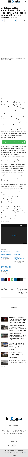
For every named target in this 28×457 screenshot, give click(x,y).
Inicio (2, 5)
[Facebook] (2, 20)
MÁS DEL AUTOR (19, 314)
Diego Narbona (6, 17)
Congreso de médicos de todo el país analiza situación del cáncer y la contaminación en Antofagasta (21, 290)
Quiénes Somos (13, 450)
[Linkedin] (15, 20)
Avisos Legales (20, 450)
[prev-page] (2, 367)
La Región (6, 5)
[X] (5, 20)
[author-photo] (14, 305)
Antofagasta (12, 5)
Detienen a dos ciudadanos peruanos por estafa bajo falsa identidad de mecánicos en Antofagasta (6, 267)
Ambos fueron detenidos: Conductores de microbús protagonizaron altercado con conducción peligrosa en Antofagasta (19, 255)
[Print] (21, 20)
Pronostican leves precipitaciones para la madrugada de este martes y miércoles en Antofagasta (18, 362)
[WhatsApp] (12, 20)
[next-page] (4, 367)
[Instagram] (12, 445)
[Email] (18, 20)
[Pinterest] (9, 20)
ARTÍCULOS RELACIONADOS (8, 314)
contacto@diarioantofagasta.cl (17, 436)
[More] (24, 20)
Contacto (7, 450)
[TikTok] (15, 445)
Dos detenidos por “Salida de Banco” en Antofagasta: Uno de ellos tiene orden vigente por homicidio (7, 254)
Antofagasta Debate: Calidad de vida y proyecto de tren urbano (7, 289)
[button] (2, 2)
